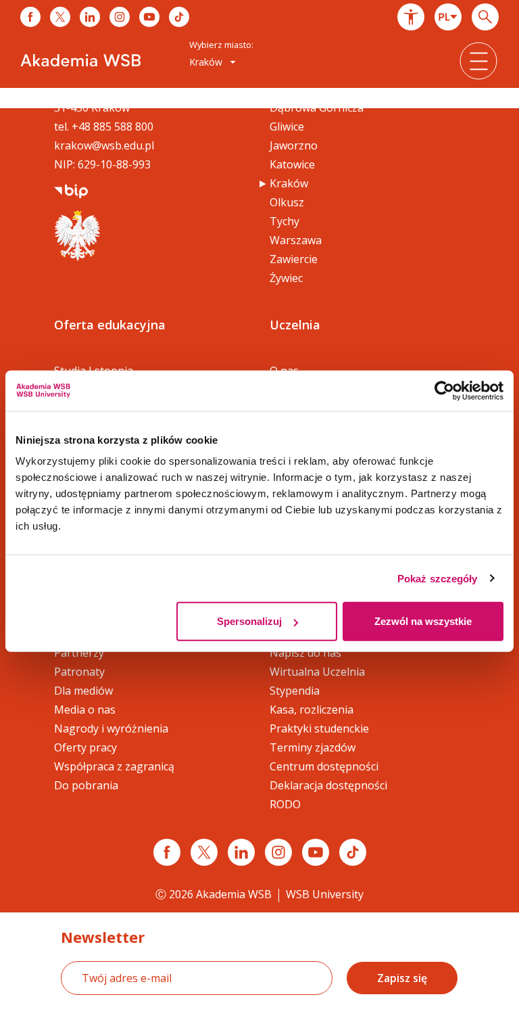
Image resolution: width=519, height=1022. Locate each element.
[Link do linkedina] (90, 17)
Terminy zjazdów (312, 747)
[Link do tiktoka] (179, 17)
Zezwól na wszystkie (423, 621)
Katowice (292, 164)
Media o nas (85, 709)
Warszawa (296, 240)
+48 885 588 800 (112, 126)
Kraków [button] (207, 61)
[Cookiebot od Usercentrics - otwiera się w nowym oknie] (444, 390)
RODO (285, 804)
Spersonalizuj (249, 621)
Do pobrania (86, 785)
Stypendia (295, 690)
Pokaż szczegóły (437, 578)
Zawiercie (294, 259)
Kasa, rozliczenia (311, 709)
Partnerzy (79, 652)
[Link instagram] (278, 852)
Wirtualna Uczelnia (317, 671)
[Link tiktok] (352, 852)
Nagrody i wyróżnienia (111, 728)
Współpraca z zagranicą (114, 766)
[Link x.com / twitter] (204, 852)
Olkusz (287, 202)
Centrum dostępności (324, 766)
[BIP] (71, 190)
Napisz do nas (305, 652)
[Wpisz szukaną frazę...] (485, 16)
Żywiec (286, 278)
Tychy (284, 221)
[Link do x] (60, 17)
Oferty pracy (85, 747)
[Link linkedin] (241, 852)
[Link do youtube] (149, 17)
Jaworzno (294, 145)
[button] (410, 16)
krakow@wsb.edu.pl (104, 145)
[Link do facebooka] (30, 17)
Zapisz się (402, 978)
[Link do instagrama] (119, 17)
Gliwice (287, 126)
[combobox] (448, 16)
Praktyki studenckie (319, 728)
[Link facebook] (166, 852)
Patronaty (79, 671)
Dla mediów (83, 690)
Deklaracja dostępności (328, 785)
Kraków (289, 183)
